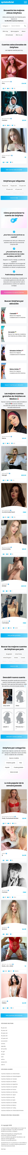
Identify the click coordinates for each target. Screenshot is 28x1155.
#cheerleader (9, 35)
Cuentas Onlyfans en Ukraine (8, 1081)
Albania (4, 661)
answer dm (4, 1062)
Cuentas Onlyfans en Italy (8, 1097)
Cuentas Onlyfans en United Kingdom (11, 1076)
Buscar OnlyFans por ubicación (14, 385)
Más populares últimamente (14, 1015)
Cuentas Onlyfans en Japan (8, 1094)
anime (2, 1059)
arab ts (3, 1064)
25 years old (9, 189)
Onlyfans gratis (10, 763)
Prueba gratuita (18, 767)
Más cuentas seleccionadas (14, 170)
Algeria (10, 661)
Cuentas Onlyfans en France (8, 1089)
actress (15, 193)
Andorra (17, 661)
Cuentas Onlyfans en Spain (8, 1100)
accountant (7, 193)
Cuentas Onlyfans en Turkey (8, 1108)
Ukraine (16, 657)
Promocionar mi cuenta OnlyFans (14, 292)
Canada (23, 657)
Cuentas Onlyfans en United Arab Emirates (12, 1110)
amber (3, 1054)
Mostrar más (14, 198)
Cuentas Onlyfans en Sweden (9, 1102)
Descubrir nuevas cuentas (14, 737)
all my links (4, 1049)
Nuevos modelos (14, 758)
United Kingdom (7, 657)
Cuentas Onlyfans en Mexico (8, 1105)
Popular (7, 767)
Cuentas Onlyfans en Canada (9, 1079)
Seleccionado (14, 772)
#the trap (5, 31)
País (20, 763)
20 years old (22, 185)
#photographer (15, 31)
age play (22, 193)
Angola (24, 661)
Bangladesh (9, 654)
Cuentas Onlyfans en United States (10, 1073)
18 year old (5, 185)
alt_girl (3, 1051)
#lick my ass (19, 35)
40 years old (18, 189)
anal (2, 1057)
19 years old (14, 185)
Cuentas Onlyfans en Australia (9, 1087)
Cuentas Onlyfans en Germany (9, 1092)
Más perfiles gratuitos (14, 635)
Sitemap (3, 1149)
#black (23, 31)
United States (18, 654)
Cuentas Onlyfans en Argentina (9, 1084)
